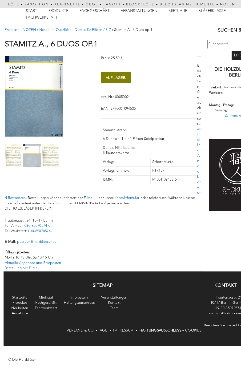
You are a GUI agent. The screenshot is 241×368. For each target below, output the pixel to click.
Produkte (58, 11)
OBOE (92, 4)
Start (31, 11)
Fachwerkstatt (41, 18)
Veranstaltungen (139, 11)
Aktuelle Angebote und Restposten (33, 263)
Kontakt (114, 303)
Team (114, 308)
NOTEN (227, 4)
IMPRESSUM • (126, 330)
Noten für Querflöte (55, 30)
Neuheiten (19, 308)
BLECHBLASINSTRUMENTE (187, 4)
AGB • (106, 330)
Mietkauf (178, 11)
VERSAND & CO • (83, 330)
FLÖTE (12, 4)
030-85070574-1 (41, 231)
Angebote (20, 313)
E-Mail (89, 198)
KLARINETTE (67, 4)
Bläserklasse (212, 11)
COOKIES (193, 330)
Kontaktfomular (126, 198)
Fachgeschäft (95, 11)
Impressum (79, 297)
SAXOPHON (36, 4)
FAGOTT (112, 4)
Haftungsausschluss (79, 303)
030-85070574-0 (37, 226)
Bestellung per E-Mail (22, 268)
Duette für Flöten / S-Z (93, 30)
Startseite (19, 297)
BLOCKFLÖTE (140, 4)
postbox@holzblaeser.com (38, 242)
